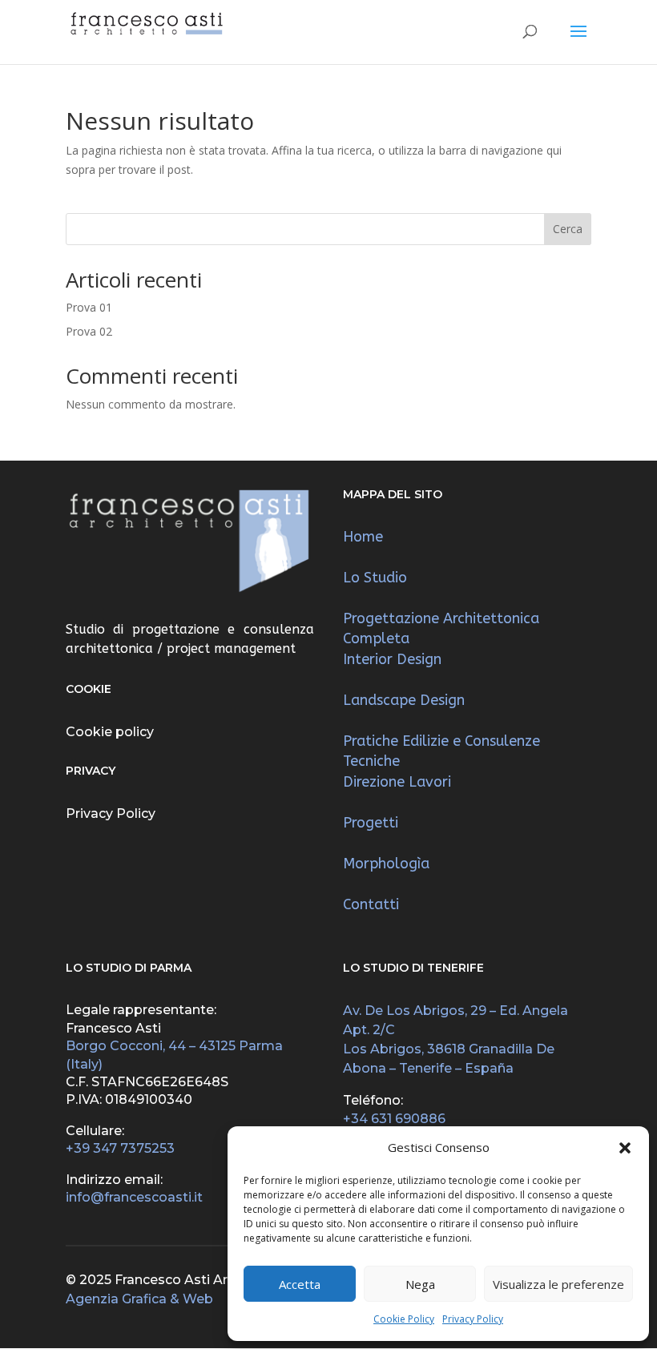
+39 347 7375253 (120, 1148)
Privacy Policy (472, 1319)
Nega (420, 1284)
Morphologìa (386, 863)
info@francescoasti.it (134, 1197)
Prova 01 (89, 307)
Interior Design (392, 659)
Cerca (567, 228)
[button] (625, 1148)
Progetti (370, 823)
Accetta (299, 1284)
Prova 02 (89, 331)
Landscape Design (404, 700)
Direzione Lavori (397, 782)
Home (363, 537)
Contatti (371, 904)
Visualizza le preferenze (558, 1284)
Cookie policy (110, 731)
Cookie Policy (403, 1319)
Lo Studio (375, 577)
